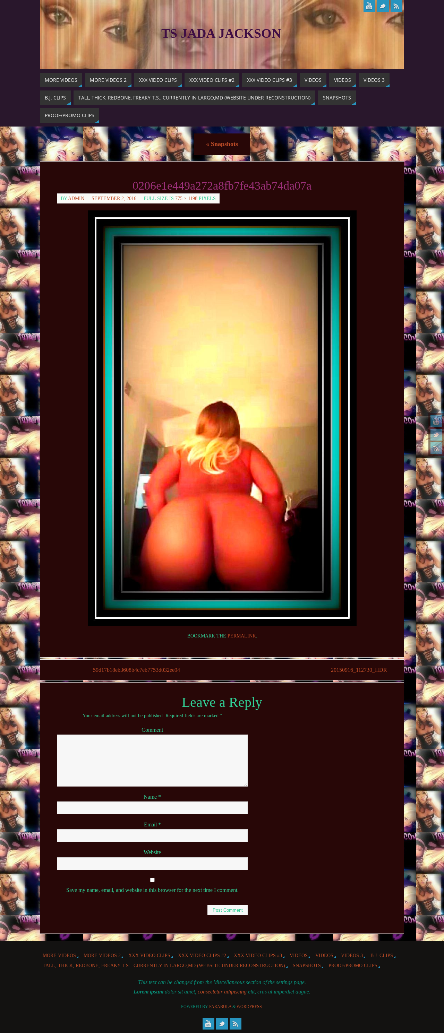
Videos (299, 955)
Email (152, 824)
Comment (152, 730)
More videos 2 (102, 955)
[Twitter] (436, 435)
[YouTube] (436, 421)
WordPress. (250, 1006)
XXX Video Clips (149, 955)
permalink (242, 636)
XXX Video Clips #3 (258, 955)
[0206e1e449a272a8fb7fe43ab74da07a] (222, 418)
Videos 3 (352, 955)
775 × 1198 (186, 198)
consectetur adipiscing (222, 992)
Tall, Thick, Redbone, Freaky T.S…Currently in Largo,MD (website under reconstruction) (164, 965)
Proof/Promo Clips (352, 965)
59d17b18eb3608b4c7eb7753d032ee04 (136, 670)
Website (152, 852)
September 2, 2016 (114, 198)
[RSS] (436, 448)
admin (76, 198)
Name (152, 797)
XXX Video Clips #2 (202, 955)
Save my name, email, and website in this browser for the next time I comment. (152, 890)
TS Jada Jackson (221, 33)
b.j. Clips (381, 955)
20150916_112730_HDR (359, 670)
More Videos (59, 955)
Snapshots (222, 143)
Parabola (220, 1006)
